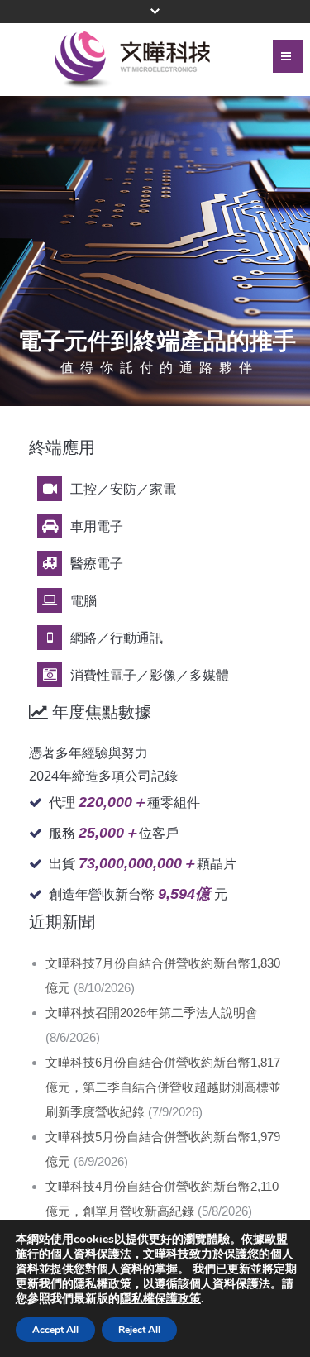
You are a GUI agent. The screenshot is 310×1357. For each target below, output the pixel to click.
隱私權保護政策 (160, 1299)
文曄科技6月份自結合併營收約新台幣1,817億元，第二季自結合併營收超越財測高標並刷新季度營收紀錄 (163, 1087)
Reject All (139, 1329)
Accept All (55, 1329)
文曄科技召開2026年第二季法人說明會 (151, 1013)
